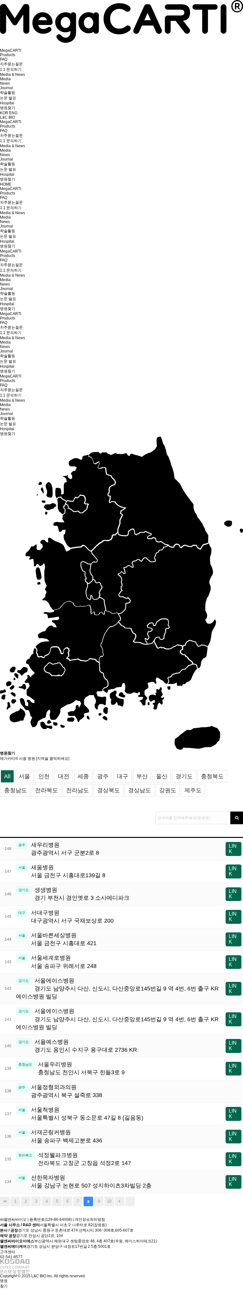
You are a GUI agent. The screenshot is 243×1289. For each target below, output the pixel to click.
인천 (44, 776)
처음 (4, 1201)
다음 (119, 1201)
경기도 (184, 776)
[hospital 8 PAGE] (121, 41)
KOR (4, 113)
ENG (13, 113)
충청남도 (15, 790)
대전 (63, 776)
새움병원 (68, 871)
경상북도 (108, 790)
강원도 (167, 790)
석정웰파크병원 (84, 1159)
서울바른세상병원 (64, 939)
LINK (233, 848)
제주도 (193, 790)
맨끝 (130, 1201)
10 (109, 1201)
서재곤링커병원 (66, 1136)
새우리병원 (65, 849)
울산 (161, 776)
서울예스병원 (85, 1046)
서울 (24, 776)
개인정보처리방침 (90, 1219)
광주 (103, 776)
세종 (83, 776)
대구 (122, 776)
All (7, 776)
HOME (5, 184)
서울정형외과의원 (66, 1091)
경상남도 (139, 790)
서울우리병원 (81, 1068)
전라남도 (77, 790)
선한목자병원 (91, 1181)
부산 (142, 776)
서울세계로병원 (64, 962)
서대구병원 (72, 917)
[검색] (236, 818)
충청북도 (212, 776)
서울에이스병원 (117, 988)
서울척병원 (87, 1114)
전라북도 (46, 790)
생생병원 (81, 894)
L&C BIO (7, 117)
